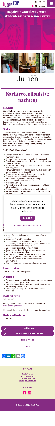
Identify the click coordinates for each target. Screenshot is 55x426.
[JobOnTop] (13, 3)
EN (40, 2)
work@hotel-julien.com (13, 306)
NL (36, 2)
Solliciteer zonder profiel (29, 333)
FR (44, 2)
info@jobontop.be (27, 380)
